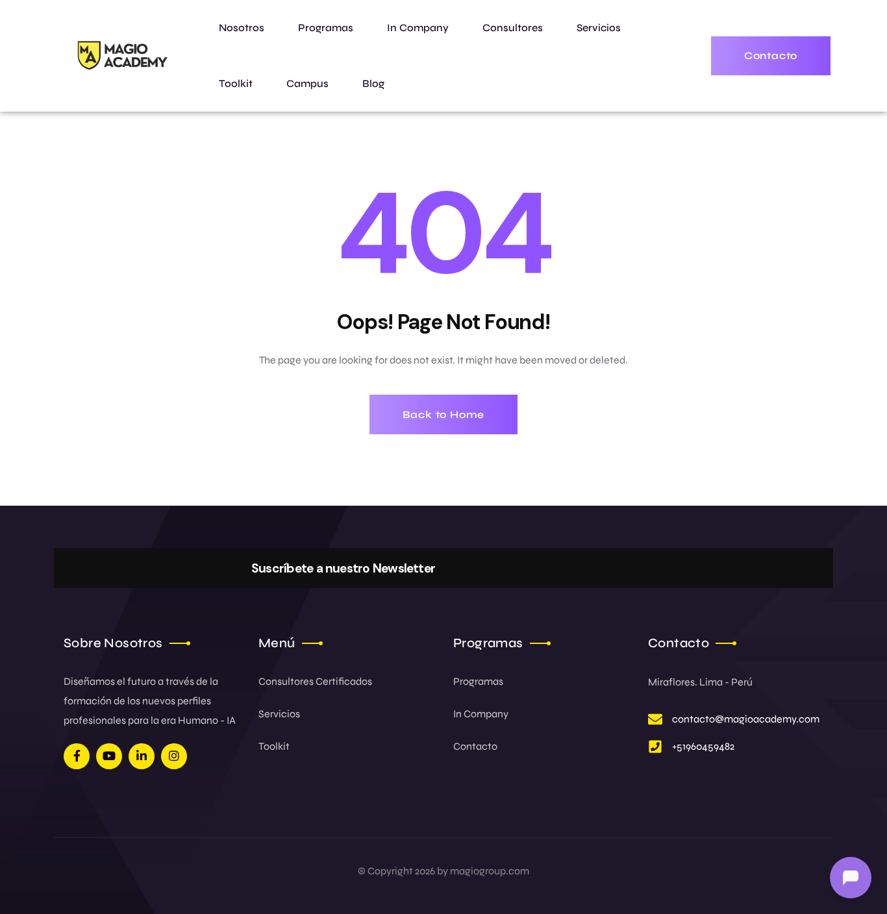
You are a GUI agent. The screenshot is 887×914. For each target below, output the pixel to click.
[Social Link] (77, 756)
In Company (480, 714)
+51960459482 (703, 746)
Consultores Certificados (315, 681)
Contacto (475, 746)
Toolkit (274, 746)
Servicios (279, 714)
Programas (478, 681)
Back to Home (444, 414)
